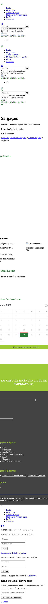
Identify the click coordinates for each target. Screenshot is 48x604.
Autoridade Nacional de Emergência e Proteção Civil (23, 475)
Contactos (10, 19)
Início (8, 8)
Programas (10, 10)
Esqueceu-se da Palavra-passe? (13, 553)
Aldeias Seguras (12, 12)
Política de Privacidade (11, 461)
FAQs (8, 17)
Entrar (33, 576)
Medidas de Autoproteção (16, 15)
